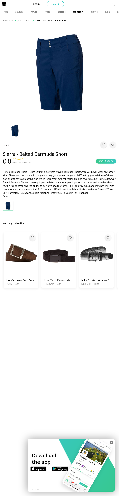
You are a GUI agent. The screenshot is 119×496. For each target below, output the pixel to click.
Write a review (106, 161)
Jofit (19, 20)
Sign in (36, 4)
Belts (28, 20)
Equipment (8, 20)
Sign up (55, 4)
